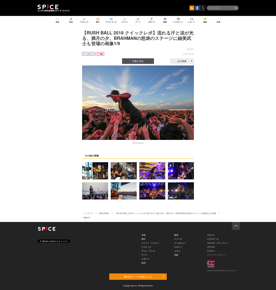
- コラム (176, 250)
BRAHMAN (104, 213)
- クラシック (146, 246)
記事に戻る (138, 61)
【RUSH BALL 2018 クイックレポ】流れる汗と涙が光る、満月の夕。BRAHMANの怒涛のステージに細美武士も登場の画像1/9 (138, 38)
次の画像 (181, 61)
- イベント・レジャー (150, 242)
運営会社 (211, 234)
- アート (144, 254)
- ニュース (177, 238)
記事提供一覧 (213, 238)
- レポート (177, 246)
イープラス (88, 213)
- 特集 (175, 254)
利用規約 (211, 250)
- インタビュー (179, 242)
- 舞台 (143, 238)
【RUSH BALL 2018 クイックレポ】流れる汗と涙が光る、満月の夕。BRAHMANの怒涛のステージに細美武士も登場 (165, 213)
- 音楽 (143, 234)
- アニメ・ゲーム (148, 250)
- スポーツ (145, 258)
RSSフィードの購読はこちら (139, 276)
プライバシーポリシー (216, 254)
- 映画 (143, 262)
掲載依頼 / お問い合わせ (217, 242)
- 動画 (175, 234)
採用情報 (211, 246)
